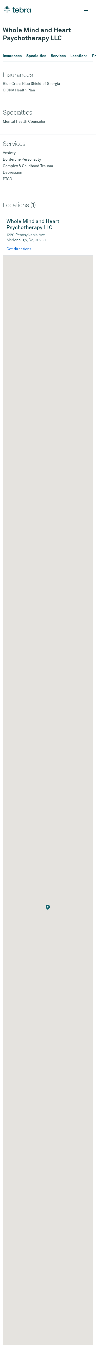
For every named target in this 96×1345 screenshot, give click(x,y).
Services (58, 56)
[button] (48, 907)
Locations (78, 56)
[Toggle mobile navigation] (86, 10)
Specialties (36, 56)
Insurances (12, 56)
